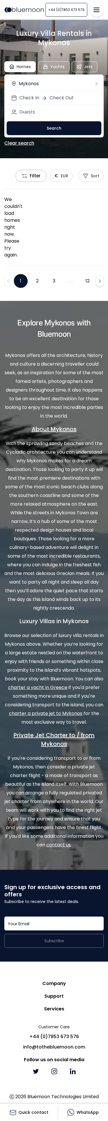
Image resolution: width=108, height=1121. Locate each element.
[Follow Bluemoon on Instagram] (54, 1071)
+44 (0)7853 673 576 (66, 9)
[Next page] (100, 281)
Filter (35, 176)
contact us (58, 844)
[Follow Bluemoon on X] (35, 1071)
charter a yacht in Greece (37, 687)
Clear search (19, 143)
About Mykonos (54, 429)
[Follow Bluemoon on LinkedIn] (72, 1071)
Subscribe (54, 941)
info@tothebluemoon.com (54, 1047)
